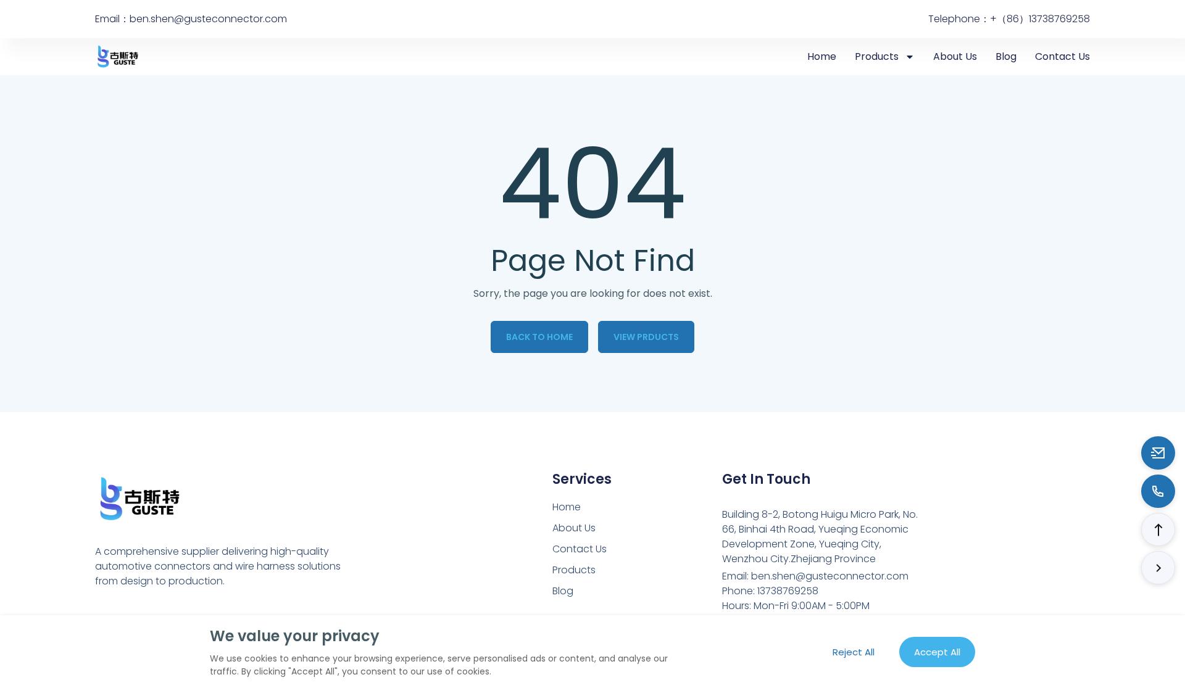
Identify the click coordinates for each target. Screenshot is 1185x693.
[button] (1158, 529)
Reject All (854, 651)
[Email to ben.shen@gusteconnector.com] (1158, 453)
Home (821, 56)
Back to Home (539, 337)
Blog (1006, 56)
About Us (955, 56)
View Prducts (646, 337)
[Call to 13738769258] (1158, 491)
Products (877, 56)
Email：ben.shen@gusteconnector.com (191, 19)
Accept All (937, 651)
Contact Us (1062, 56)
